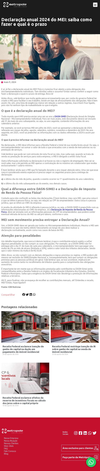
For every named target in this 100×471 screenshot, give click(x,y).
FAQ (6, 448)
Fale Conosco (10, 451)
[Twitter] (94, 433)
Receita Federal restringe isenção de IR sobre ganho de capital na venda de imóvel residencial (74, 349)
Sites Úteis (9, 446)
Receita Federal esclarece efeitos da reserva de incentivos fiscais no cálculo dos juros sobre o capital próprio (24, 400)
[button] (95, 5)
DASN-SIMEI (60, 116)
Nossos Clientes (11, 443)
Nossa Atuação (10, 441)
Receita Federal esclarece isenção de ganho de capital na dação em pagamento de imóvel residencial (23, 349)
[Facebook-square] (80, 433)
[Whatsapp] (90, 433)
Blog (6, 454)
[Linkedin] (85, 433)
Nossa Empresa (11, 438)
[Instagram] (75, 433)
